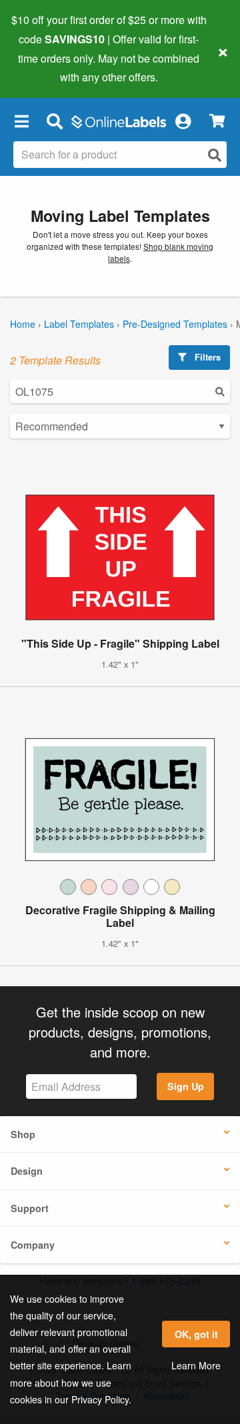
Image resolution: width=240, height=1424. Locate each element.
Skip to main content (48, 67)
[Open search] (215, 155)
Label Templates (79, 324)
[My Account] (182, 120)
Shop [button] (23, 1134)
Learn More (196, 1365)
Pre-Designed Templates (175, 324)
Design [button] (27, 1170)
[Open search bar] (54, 120)
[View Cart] (217, 121)
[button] (21, 120)
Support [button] (30, 1208)
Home (22, 324)
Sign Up (185, 1086)
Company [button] (33, 1244)
